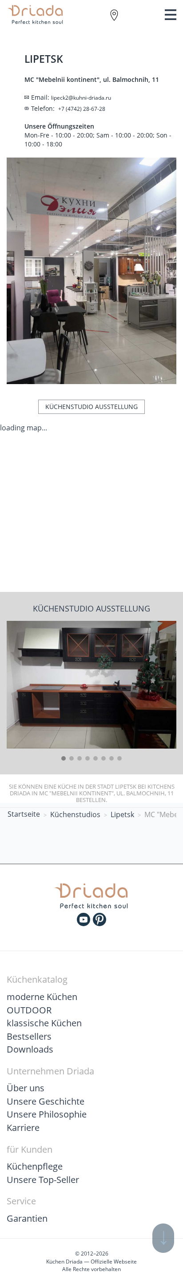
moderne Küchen (42, 997)
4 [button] (87, 758)
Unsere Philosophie (47, 1114)
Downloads (30, 1049)
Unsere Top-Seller (43, 1180)
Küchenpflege (35, 1166)
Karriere (23, 1128)
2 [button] (71, 758)
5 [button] (95, 758)
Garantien (27, 1218)
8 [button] (119, 758)
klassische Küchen (44, 1023)
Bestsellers (29, 1036)
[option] (91, 685)
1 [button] (63, 758)
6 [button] (103, 758)
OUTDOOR (29, 1010)
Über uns (25, 1088)
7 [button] (111, 758)
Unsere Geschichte (45, 1101)
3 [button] (79, 758)
